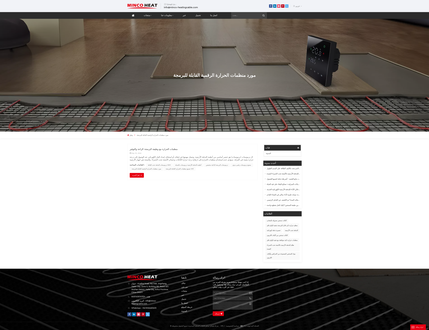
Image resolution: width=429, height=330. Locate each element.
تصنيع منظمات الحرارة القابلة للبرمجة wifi (180, 169)
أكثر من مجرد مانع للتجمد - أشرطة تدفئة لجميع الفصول (283, 179)
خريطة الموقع (186, 307)
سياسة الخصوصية (232, 326)
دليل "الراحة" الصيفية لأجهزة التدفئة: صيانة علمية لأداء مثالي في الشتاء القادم (283, 195)
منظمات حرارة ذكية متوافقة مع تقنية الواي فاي (282, 240)
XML (222, 326)
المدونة (268, 153)
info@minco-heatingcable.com (181, 7)
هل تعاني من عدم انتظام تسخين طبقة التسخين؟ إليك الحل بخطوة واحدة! (283, 205)
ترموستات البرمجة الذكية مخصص (217, 165)
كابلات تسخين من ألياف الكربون (277, 235)
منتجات (147, 15)
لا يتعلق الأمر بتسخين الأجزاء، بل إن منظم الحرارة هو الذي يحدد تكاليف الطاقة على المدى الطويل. (283, 168)
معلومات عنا (166, 15)
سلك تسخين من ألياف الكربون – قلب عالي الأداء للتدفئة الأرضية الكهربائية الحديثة (283, 189)
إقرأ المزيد (135, 175)
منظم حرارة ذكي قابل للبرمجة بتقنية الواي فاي (282, 225)
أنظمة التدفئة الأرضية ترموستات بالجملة (188, 165)
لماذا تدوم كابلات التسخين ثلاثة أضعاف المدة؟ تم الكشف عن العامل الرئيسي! (283, 200)
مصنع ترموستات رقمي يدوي (241, 165)
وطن (131, 135)
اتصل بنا (213, 15)
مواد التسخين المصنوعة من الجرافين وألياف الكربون (281, 256)
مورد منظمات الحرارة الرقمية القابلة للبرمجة (146, 169)
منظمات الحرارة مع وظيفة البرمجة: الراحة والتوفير (154, 149)
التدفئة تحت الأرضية (291, 230)
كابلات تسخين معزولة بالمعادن (277, 220)
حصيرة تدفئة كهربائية (274, 230)
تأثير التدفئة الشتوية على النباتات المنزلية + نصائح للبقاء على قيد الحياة (283, 184)
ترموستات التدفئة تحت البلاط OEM (159, 165)
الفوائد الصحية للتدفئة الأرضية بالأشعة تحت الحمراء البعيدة (283, 174)
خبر (184, 15)
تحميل (198, 15)
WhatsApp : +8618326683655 (143, 308)
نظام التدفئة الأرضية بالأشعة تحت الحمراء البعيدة (280, 247)
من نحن (184, 287)
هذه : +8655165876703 (140, 297)
